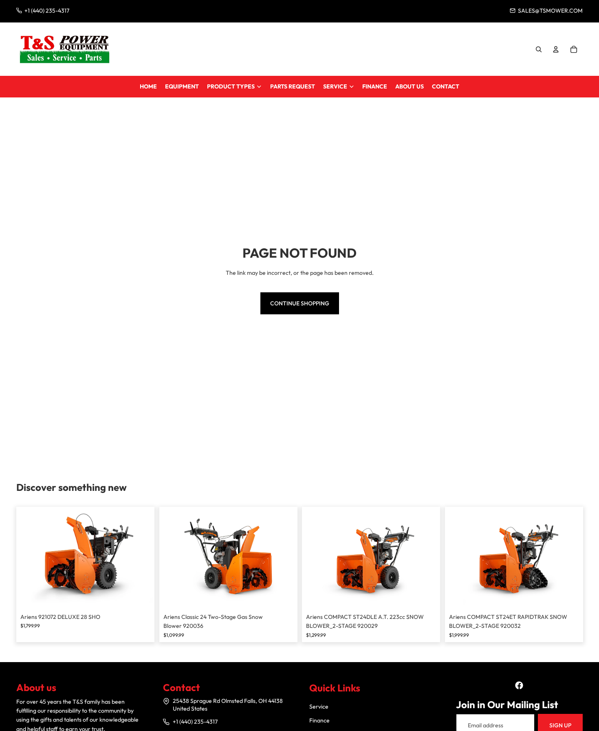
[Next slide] (142, 558)
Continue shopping (299, 303)
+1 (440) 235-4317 (195, 721)
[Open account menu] (556, 49)
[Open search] (539, 49)
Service (318, 706)
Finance (319, 720)
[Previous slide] (28, 558)
